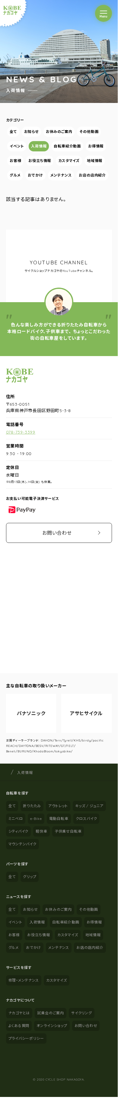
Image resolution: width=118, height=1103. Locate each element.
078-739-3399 (21, 432)
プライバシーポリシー (26, 1038)
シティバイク (18, 831)
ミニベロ (15, 818)
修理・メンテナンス (23, 980)
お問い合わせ (57, 533)
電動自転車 (59, 818)
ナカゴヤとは (19, 1013)
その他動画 (88, 131)
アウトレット (58, 806)
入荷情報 (38, 146)
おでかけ (35, 175)
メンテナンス (61, 175)
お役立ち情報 (39, 160)
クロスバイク (86, 818)
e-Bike (36, 818)
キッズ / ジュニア (89, 806)
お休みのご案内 (59, 131)
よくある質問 (19, 1025)
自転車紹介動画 (67, 146)
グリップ (29, 876)
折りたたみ (32, 806)
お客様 (15, 160)
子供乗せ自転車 (68, 831)
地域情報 (94, 160)
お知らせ (31, 131)
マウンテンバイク (22, 844)
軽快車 (41, 831)
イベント (17, 146)
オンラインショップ (52, 1025)
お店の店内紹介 (92, 175)
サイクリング (81, 1013)
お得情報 (96, 146)
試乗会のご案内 (50, 1013)
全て (13, 131)
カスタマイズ (69, 160)
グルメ (15, 175)
